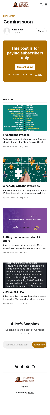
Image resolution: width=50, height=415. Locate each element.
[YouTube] (27, 366)
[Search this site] (41, 4)
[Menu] (46, 4)
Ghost (31, 392)
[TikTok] (22, 366)
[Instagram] (33, 366)
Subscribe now (25, 66)
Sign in (38, 74)
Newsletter (9, 16)
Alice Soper (18, 29)
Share (41, 31)
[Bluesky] (16, 366)
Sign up (25, 386)
